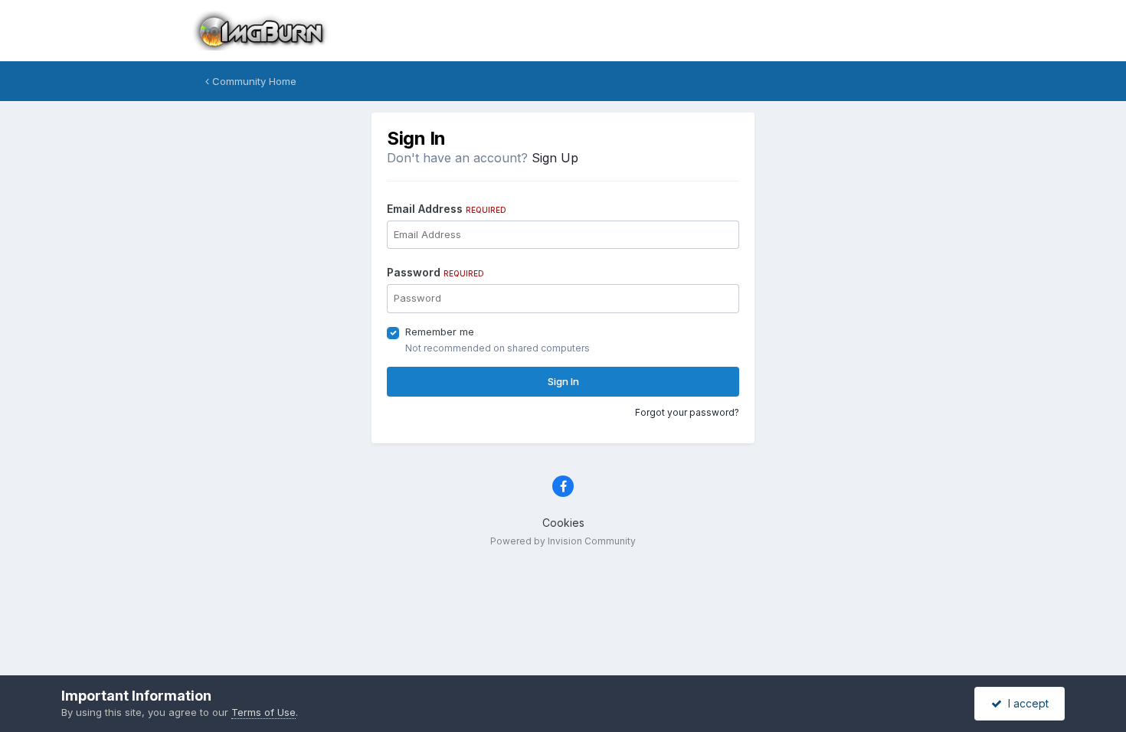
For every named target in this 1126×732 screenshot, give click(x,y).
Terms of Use (263, 712)
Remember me (439, 331)
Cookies (563, 522)
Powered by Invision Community (563, 541)
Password (435, 272)
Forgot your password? (687, 412)
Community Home (252, 81)
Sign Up (555, 157)
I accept (1025, 703)
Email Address (446, 208)
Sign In (563, 381)
